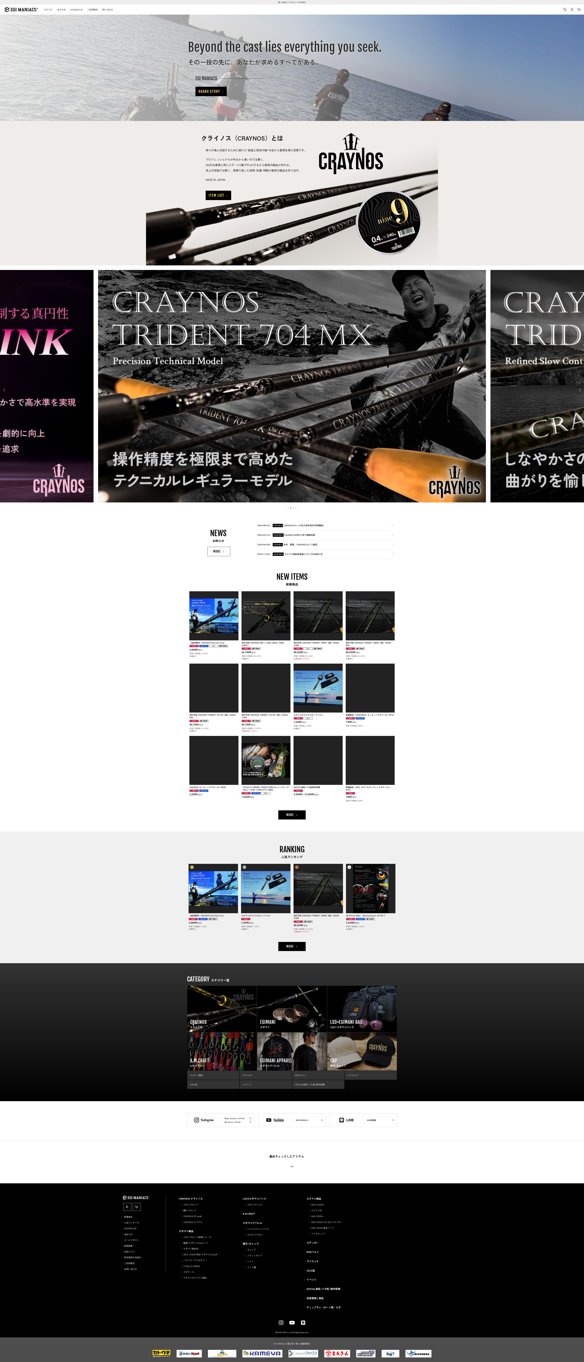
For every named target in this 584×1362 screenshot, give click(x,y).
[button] (564, 9)
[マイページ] (571, 9)
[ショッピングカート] (578, 9)
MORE (217, 551)
